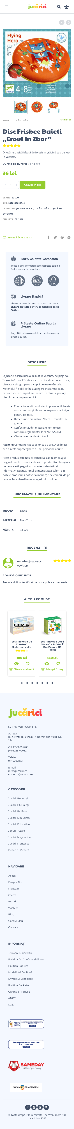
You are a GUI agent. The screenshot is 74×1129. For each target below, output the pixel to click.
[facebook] (28, 1107)
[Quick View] (16, 663)
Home (6, 120)
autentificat (26, 582)
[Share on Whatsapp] (67, 237)
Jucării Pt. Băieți (18, 805)
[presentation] (9, 63)
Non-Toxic (26, 520)
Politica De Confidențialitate (26, 959)
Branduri (13, 901)
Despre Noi (15, 882)
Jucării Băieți (22, 120)
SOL (10, 1004)
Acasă (12, 875)
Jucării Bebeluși (18, 798)
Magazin (13, 888)
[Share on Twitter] (54, 237)
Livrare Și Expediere (20, 978)
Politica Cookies (18, 965)
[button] (6, 6)
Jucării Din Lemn (19, 817)
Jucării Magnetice (19, 837)
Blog (11, 914)
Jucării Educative (19, 824)
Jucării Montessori (19, 843)
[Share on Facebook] (47, 237)
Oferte (12, 895)
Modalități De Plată (20, 972)
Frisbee (19, 219)
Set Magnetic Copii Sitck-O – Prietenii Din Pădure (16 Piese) (52, 645)
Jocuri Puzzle (16, 830)
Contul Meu (15, 920)
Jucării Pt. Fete (17, 811)
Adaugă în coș (32, 184)
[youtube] (40, 1107)
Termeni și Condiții (20, 953)
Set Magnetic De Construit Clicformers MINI (21, 644)
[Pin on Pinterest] (61, 237)
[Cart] (66, 7)
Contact (13, 927)
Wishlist (13, 908)
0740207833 (15, 760)
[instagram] (34, 1107)
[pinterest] (46, 1107)
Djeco (15, 197)
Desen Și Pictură (18, 850)
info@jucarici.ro (17, 771)
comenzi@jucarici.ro (20, 774)
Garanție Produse (19, 991)
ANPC (12, 998)
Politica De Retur (19, 985)
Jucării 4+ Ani (24, 208)
